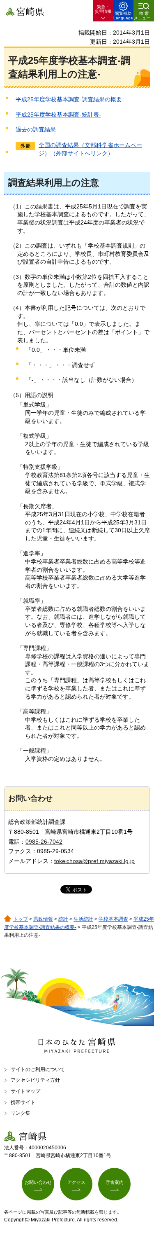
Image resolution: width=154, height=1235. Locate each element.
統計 (63, 919)
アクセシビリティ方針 (35, 1080)
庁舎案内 (115, 1182)
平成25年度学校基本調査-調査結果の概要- (70, 99)
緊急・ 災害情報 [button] (103, 9)
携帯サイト (23, 1102)
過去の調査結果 (36, 129)
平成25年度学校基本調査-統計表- (58, 114)
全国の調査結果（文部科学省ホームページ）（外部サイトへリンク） (90, 149)
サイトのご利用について (38, 1069)
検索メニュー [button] (142, 15)
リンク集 (20, 1113)
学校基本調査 (113, 919)
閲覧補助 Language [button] (123, 15)
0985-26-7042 (43, 841)
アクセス (76, 1182)
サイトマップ (25, 1091)
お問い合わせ (38, 1182)
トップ (20, 919)
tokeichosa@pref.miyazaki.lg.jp (94, 861)
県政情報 (43, 919)
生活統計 (83, 919)
